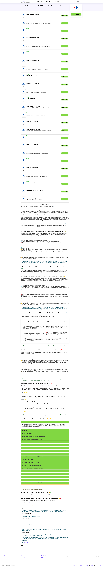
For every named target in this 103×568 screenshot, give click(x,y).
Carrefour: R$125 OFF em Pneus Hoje (32, 60)
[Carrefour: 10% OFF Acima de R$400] (24, 160)
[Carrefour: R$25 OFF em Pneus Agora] (24, 15)
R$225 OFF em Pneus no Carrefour (32, 75)
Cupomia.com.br (26, 542)
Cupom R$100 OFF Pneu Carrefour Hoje (32, 83)
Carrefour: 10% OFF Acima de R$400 (32, 159)
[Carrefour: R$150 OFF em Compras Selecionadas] (24, 153)
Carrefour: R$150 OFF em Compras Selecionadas (34, 152)
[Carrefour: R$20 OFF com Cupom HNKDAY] (24, 130)
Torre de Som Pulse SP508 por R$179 (32, 198)
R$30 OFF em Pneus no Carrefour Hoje (32, 22)
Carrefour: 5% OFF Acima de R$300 (32, 167)
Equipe (2, 557)
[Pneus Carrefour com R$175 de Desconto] (24, 69)
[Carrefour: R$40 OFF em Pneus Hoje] (24, 46)
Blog (49, 1)
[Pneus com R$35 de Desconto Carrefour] (24, 38)
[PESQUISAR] (78, 1)
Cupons (41, 1)
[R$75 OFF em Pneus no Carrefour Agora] (24, 53)
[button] (45, 422)
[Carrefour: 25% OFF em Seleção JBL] (24, 122)
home (35, 1)
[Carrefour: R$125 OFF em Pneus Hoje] (24, 61)
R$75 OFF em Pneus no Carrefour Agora (33, 52)
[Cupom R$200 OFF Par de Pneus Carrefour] (24, 91)
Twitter (91, 565)
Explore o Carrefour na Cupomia (31, 502)
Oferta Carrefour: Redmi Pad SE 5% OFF (33, 182)
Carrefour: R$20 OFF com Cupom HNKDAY (33, 129)
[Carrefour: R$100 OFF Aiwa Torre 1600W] (24, 107)
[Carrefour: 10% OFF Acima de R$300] (24, 145)
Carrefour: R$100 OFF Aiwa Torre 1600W (33, 106)
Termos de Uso (3, 555)
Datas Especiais (43, 555)
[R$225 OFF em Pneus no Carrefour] (24, 76)
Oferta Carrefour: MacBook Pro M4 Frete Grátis (34, 175)
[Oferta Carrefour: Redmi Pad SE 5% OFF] (24, 183)
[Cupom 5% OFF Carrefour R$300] (24, 137)
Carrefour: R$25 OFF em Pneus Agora (32, 14)
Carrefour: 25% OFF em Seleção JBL (32, 121)
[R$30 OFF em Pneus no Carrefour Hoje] (24, 23)
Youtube (96, 565)
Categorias (46, 1)
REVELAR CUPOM (77, 14)
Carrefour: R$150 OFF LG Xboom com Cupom (33, 98)
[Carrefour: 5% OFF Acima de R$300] (24, 168)
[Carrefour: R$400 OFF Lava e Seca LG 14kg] (24, 114)
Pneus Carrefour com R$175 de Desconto (33, 68)
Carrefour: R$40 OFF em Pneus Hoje (32, 45)
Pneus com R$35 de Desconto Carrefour (33, 37)
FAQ (21, 555)
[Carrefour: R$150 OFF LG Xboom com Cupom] (24, 99)
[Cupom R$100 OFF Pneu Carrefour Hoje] (24, 84)
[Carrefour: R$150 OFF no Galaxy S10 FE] (24, 30)
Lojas (38, 1)
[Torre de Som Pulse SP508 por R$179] (24, 199)
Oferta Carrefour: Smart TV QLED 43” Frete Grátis (34, 190)
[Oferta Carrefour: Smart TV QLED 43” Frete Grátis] (24, 191)
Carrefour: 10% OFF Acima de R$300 (32, 144)
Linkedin (101, 565)
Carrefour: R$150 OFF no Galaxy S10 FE (32, 29)
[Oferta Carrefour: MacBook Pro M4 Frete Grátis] (24, 176)
